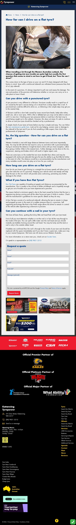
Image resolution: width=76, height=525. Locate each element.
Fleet (63, 450)
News (63, 453)
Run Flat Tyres (11, 184)
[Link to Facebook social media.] (56, 520)
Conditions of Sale (24, 522)
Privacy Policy (44, 288)
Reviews (64, 455)
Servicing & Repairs (67, 436)
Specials (64, 445)
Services (64, 429)
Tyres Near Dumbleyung (10, 467)
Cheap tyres (6, 481)
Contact (64, 448)
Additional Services (67, 443)
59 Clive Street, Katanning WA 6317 (15, 415)
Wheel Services (66, 441)
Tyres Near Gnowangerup (10, 469)
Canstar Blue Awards (8, 477)
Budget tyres (6, 479)
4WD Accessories (67, 431)
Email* (9, 263)
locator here (51, 237)
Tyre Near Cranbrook (9, 465)
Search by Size (66, 411)
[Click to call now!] (64, 2)
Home (10, 15)
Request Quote (14, 293)
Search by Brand (66, 414)
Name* (9, 250)
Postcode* (10, 269)
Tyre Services (65, 438)
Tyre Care (64, 416)
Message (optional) (13, 275)
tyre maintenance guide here (19, 127)
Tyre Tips (64, 419)
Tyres (63, 407)
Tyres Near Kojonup (8, 472)
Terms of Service (57, 288)
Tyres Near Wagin (8, 474)
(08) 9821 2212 (35, 240)
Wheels (64, 421)
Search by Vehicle (67, 409)
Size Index (5, 462)
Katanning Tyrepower (39, 7)
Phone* (9, 256)
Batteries (64, 433)
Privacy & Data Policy (13, 522)
